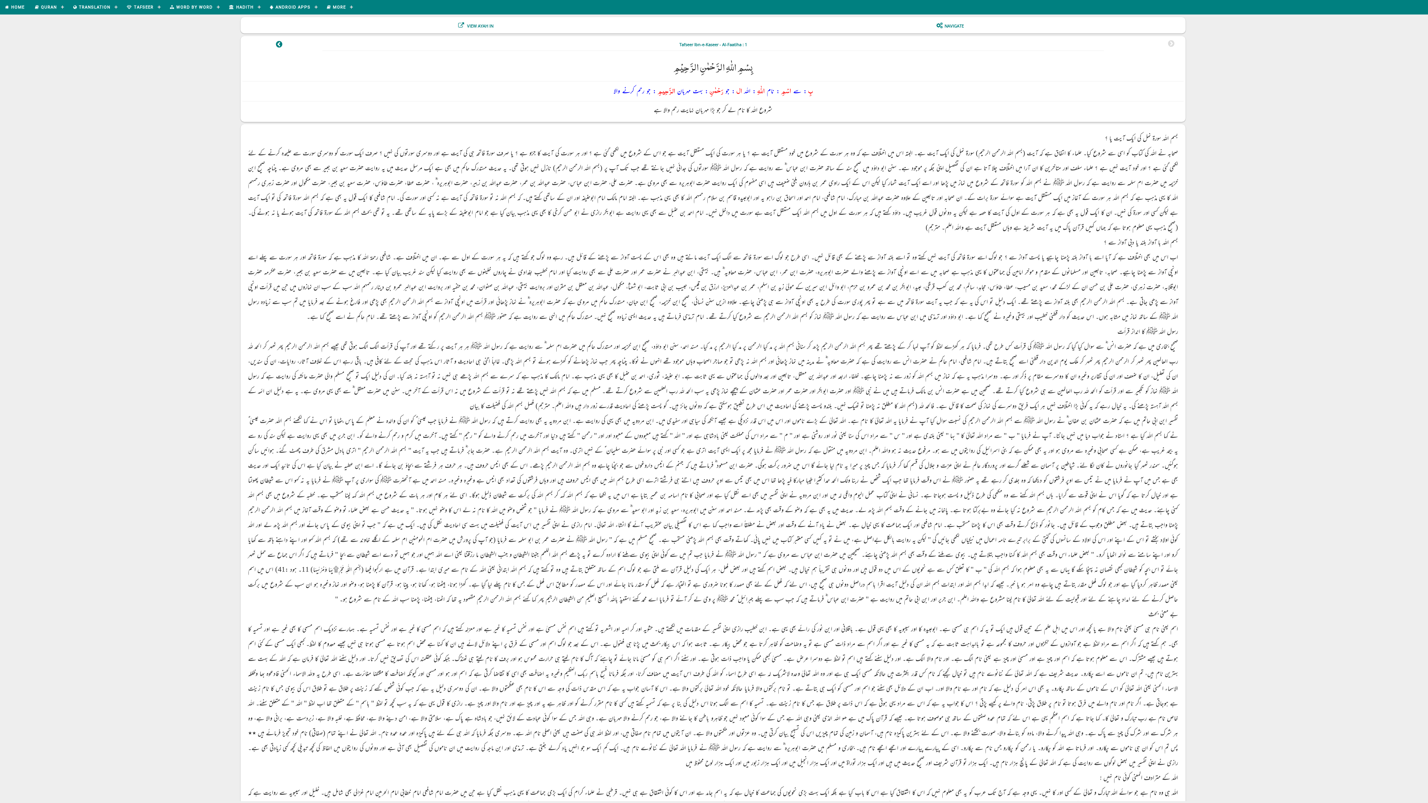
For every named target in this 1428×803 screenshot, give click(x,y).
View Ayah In (479, 26)
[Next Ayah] (278, 45)
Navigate (954, 26)
